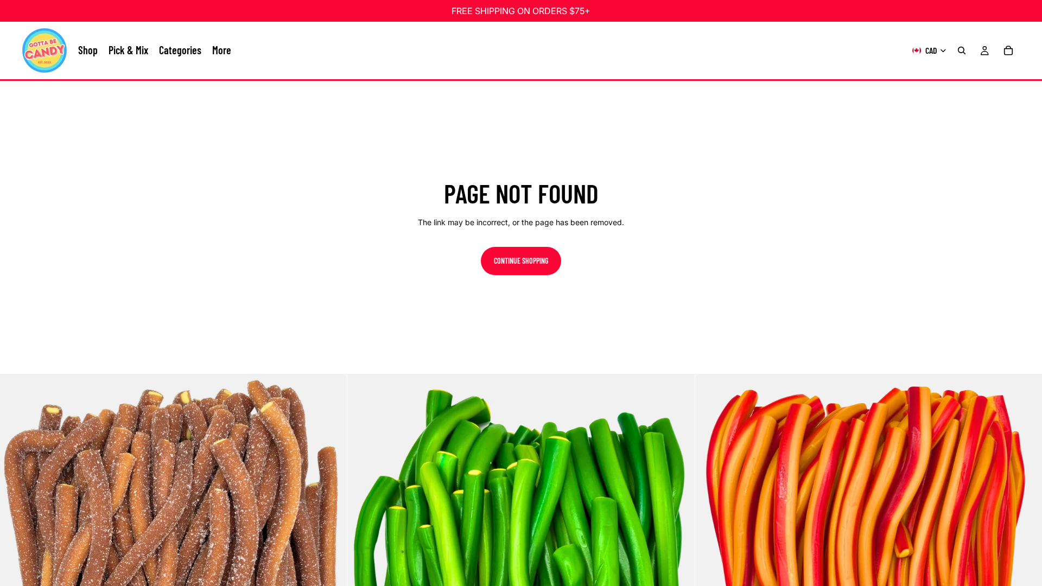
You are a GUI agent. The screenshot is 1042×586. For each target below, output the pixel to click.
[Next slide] (330, 547)
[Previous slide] (16, 547)
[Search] (962, 50)
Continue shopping (521, 260)
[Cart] (1008, 50)
